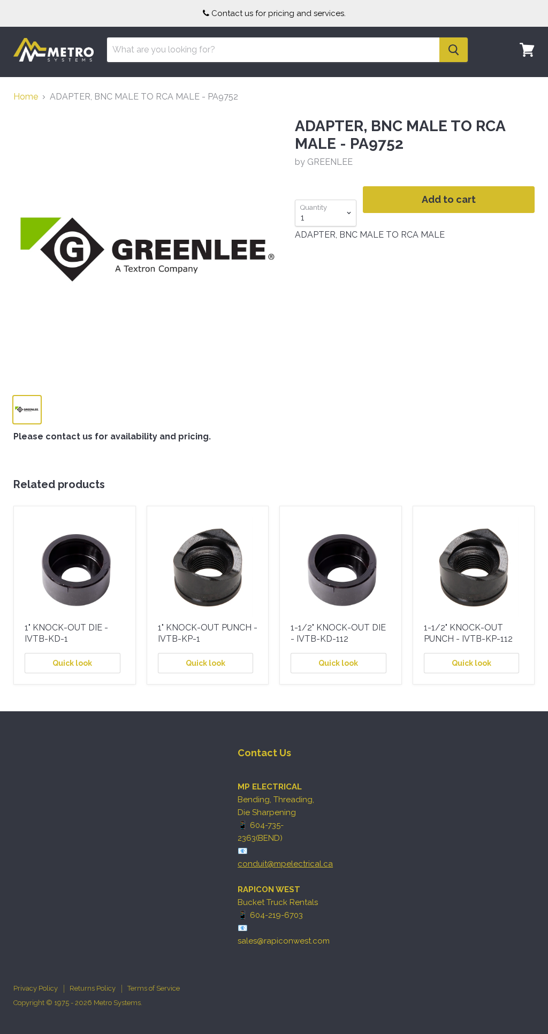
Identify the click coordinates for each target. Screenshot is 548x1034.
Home (25, 97)
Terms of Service (153, 988)
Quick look (72, 663)
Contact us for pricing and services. (278, 13)
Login (520, 83)
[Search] (453, 49)
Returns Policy (93, 988)
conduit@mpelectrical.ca (285, 864)
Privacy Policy (35, 988)
